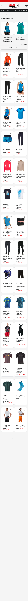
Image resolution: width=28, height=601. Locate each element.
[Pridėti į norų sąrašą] (11, 54)
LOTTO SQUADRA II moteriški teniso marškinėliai (20, 98)
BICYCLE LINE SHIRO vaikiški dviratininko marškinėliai (6, 314)
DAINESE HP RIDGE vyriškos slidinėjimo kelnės (20, 70)
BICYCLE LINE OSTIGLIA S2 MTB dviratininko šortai (7, 425)
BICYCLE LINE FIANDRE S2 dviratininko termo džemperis (7, 70)
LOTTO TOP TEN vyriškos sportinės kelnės (7, 98)
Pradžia (2, 14)
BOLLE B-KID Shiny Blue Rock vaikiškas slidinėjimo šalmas (7, 285)
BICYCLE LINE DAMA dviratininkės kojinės (20, 397)
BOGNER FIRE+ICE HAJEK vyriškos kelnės (20, 149)
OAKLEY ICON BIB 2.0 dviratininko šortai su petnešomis (20, 341)
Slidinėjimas (9, 10)
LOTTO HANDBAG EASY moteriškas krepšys (20, 233)
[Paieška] (23, 5)
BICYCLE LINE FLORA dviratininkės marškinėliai (6, 341)
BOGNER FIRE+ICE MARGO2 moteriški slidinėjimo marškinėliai (7, 177)
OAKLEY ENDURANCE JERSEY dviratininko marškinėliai (19, 369)
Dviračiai (3, 10)
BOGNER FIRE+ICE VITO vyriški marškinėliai (7, 204)
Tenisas (15, 10)
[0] (26, 5)
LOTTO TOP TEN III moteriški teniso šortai (7, 149)
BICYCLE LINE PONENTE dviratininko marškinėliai (19, 314)
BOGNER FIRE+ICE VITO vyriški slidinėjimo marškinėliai (20, 205)
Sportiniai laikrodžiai (23, 10)
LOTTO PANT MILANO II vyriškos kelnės (7, 258)
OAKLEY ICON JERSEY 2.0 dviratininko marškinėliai (6, 369)
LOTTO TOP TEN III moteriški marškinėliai (7, 124)
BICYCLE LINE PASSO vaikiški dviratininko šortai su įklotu (20, 285)
